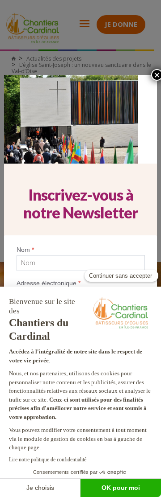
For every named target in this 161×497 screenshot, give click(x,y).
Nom (25, 249)
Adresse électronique (48, 283)
